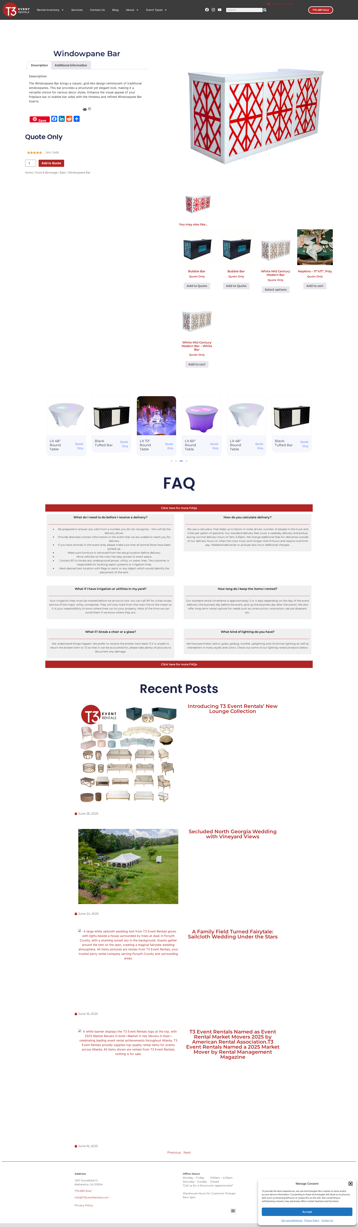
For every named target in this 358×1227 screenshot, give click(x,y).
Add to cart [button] (315, 286)
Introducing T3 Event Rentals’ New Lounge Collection (233, 708)
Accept (307, 1212)
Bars (63, 172)
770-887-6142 (83, 1191)
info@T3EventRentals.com (92, 1197)
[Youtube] (219, 9)
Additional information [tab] (71, 65)
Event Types (154, 10)
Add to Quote (51, 163)
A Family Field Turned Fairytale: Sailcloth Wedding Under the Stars (233, 934)
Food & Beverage (46, 172)
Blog (115, 10)
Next (187, 1152)
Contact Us (327, 1220)
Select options (276, 289)
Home (29, 172)
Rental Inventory (48, 10)
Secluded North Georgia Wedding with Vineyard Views (233, 834)
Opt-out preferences (291, 1220)
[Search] (265, 10)
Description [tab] (39, 65)
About (130, 10)
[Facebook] (207, 9)
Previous (174, 1152)
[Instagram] (213, 9)
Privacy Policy (311, 1220)
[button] (350, 1184)
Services (77, 10)
